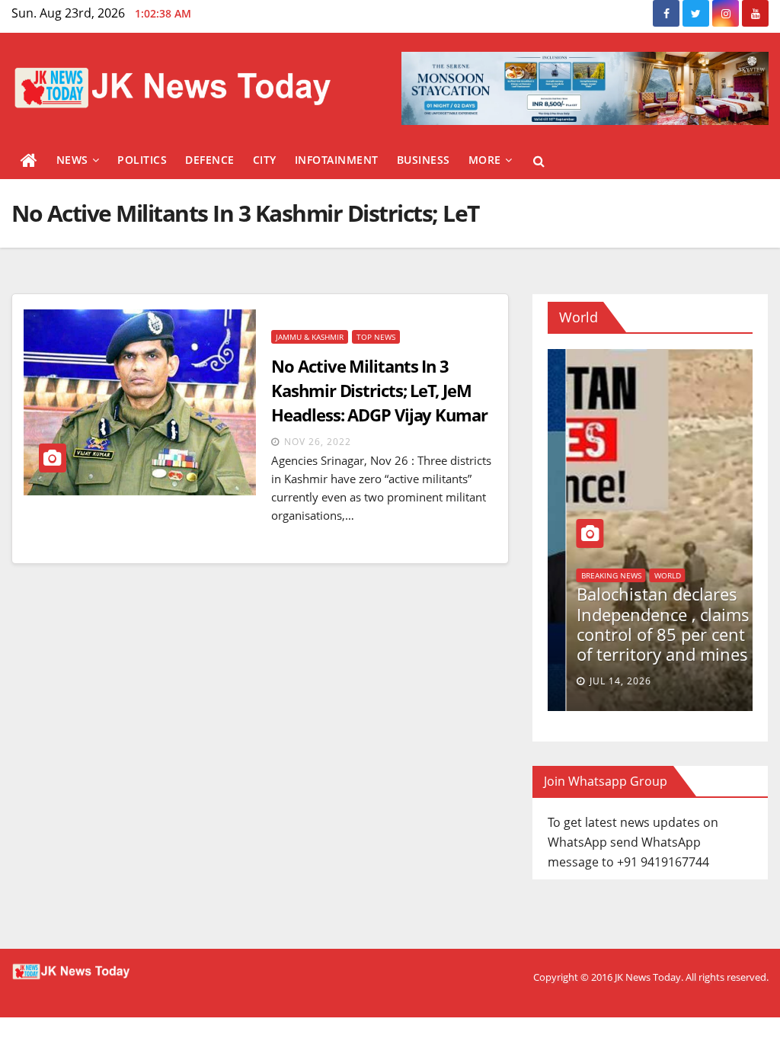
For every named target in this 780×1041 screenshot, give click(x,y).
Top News (375, 337)
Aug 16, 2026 (596, 680)
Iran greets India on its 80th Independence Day (637, 634)
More (484, 159)
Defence (210, 159)
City (265, 159)
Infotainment (337, 159)
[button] (539, 160)
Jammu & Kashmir (310, 337)
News (72, 159)
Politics (142, 159)
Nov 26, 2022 (317, 441)
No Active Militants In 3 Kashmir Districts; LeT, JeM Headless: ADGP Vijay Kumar (379, 390)
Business (423, 159)
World (567, 595)
